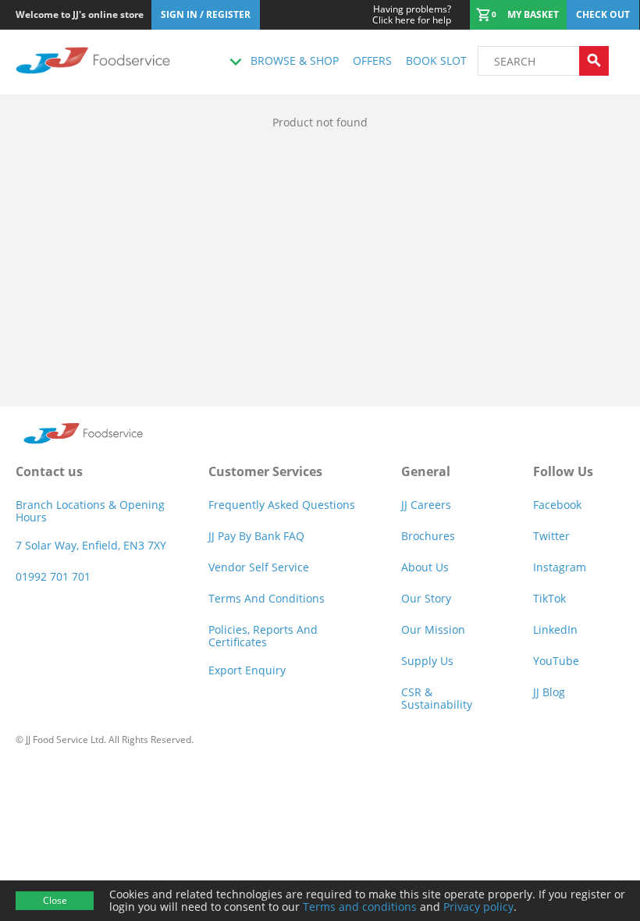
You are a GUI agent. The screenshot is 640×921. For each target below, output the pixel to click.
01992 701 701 (53, 576)
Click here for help (411, 15)
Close (55, 900)
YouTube (556, 660)
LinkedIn (555, 629)
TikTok (549, 598)
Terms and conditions (360, 906)
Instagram (559, 567)
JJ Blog (549, 692)
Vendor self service (258, 567)
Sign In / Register (206, 14)
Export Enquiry (247, 670)
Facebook (557, 504)
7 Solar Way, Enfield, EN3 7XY (91, 545)
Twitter (551, 535)
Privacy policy (478, 906)
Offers (372, 60)
